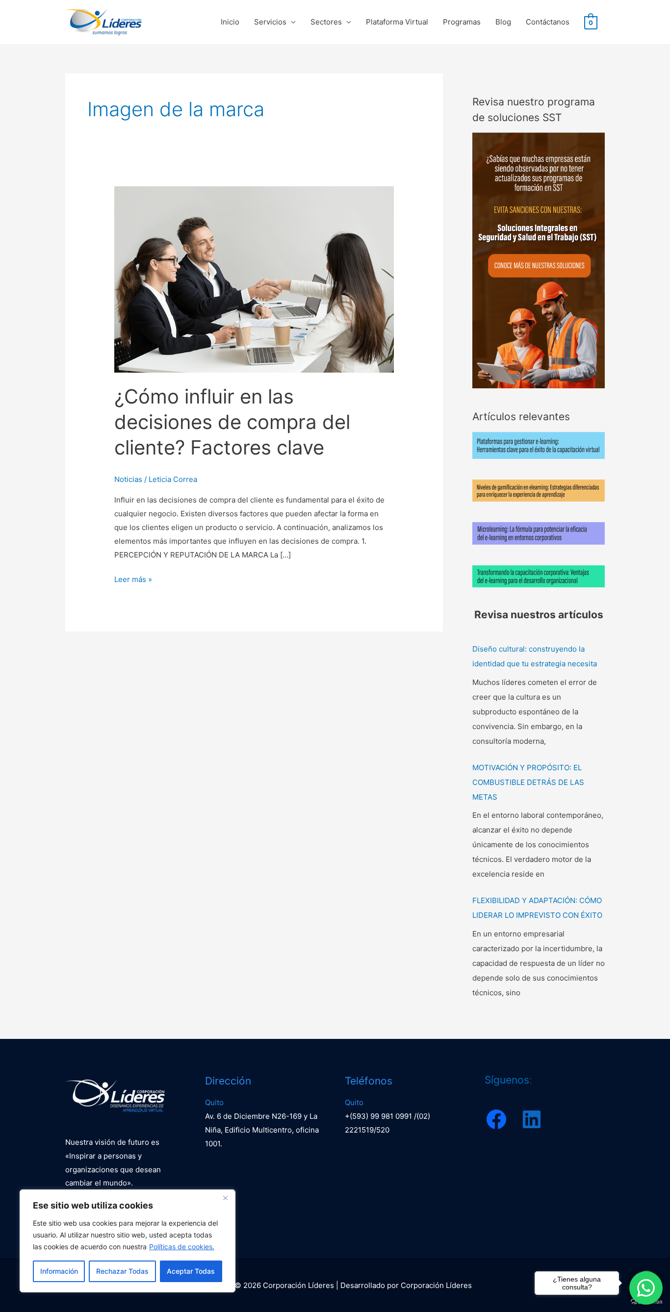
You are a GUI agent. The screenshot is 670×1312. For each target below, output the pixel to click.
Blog (503, 21)
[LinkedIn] (531, 1119)
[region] (127, 1240)
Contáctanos (547, 21)
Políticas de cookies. (181, 1246)
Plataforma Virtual (397, 21)
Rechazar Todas (122, 1271)
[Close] (225, 1198)
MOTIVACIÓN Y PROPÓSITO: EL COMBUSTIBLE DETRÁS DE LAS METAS (528, 782)
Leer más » (133, 578)
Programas (462, 21)
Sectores (326, 21)
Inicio (230, 21)
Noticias (128, 479)
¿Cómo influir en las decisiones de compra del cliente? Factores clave (232, 421)
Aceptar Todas (191, 1271)
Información (59, 1271)
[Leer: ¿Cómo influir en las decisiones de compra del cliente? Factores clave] (254, 278)
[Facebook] (496, 1119)
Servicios (270, 21)
